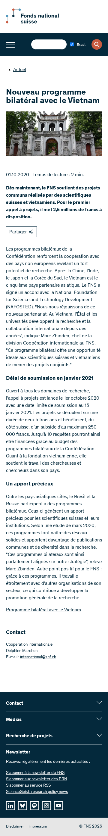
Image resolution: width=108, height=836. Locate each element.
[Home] (39, 22)
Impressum (37, 827)
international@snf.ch (38, 657)
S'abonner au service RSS (28, 786)
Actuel (19, 69)
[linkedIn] (10, 805)
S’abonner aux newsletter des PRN (36, 779)
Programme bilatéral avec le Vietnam (43, 610)
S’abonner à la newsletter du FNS (35, 773)
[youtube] (58, 805)
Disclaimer (15, 827)
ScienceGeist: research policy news (37, 792)
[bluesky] (22, 805)
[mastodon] (34, 805)
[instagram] (46, 805)
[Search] (97, 44)
